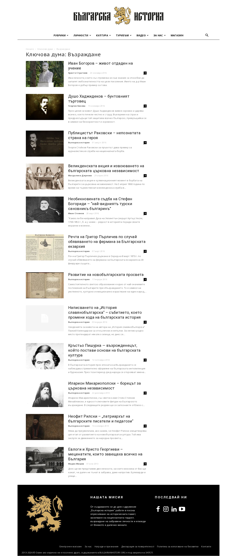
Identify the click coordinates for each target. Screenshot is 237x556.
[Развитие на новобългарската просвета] (45, 285)
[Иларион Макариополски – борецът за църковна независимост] (45, 394)
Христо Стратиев (77, 73)
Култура (102, 35)
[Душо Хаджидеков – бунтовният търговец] (45, 107)
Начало (30, 49)
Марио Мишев (76, 463)
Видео (141, 35)
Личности (80, 35)
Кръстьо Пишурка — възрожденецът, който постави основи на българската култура (104, 350)
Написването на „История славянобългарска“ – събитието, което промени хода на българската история (105, 312)
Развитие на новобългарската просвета (106, 274)
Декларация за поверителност (137, 546)
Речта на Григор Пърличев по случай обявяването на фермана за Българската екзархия (107, 242)
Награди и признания (106, 546)
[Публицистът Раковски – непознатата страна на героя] (45, 144)
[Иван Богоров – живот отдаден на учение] (45, 74)
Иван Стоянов (76, 213)
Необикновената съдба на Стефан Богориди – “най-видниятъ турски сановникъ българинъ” (100, 204)
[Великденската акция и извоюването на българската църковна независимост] (45, 177)
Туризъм (122, 35)
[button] (207, 35)
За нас (158, 35)
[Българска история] (118, 15)
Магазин (177, 35)
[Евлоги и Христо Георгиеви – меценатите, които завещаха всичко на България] (45, 460)
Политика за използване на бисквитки (177, 546)
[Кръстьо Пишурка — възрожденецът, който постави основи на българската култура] (45, 356)
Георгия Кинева (76, 106)
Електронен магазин (71, 546)
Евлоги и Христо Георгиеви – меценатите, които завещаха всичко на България (105, 454)
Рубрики (60, 35)
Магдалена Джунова (80, 175)
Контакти (206, 546)
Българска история (79, 142)
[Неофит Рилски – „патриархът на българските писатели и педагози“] (45, 427)
